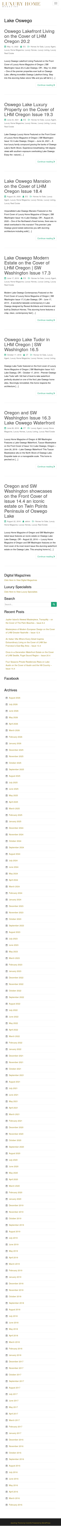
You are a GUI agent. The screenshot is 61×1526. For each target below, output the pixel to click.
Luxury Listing (43, 50)
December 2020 (16, 1127)
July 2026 (13, 704)
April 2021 (13, 1107)
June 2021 (13, 1094)
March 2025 (14, 808)
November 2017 (16, 1368)
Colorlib (29, 1523)
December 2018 (16, 1283)
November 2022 (16, 984)
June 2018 (13, 1322)
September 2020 (16, 1146)
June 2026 (13, 710)
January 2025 (15, 821)
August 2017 (14, 1387)
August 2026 (14, 697)
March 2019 (14, 1263)
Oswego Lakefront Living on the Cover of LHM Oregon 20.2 (29, 36)
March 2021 (14, 1114)
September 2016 (16, 1459)
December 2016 (16, 1439)
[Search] (54, 604)
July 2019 (13, 1237)
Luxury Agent (50, 46)
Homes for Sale (37, 46)
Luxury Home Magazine (14, 50)
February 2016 (15, 1504)
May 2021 (13, 1101)
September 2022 (16, 997)
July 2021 (13, 1088)
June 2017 (13, 1400)
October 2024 (15, 841)
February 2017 (15, 1426)
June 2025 (13, 788)
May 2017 (13, 1407)
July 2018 (13, 1316)
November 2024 (16, 834)
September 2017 (16, 1381)
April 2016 (13, 1491)
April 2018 (13, 1335)
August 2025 (14, 775)
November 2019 (16, 1211)
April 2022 (13, 1029)
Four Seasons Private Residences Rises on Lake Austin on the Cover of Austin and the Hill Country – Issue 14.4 (29, 665)
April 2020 (13, 1179)
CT (27, 354)
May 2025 (13, 795)
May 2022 (13, 1023)
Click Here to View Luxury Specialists (20, 591)
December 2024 (16, 827)
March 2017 (14, 1420)
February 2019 (15, 1270)
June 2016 (13, 1478)
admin (27, 521)
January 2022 (15, 1049)
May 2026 (13, 717)
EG (24, 46)
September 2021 (16, 1075)
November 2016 (16, 1446)
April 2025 (13, 801)
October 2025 (15, 762)
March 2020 (14, 1185)
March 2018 (14, 1342)
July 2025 (13, 782)
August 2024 (14, 853)
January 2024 (15, 899)
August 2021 (14, 1081)
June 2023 (13, 945)
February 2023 (15, 964)
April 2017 (13, 1413)
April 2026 (13, 723)
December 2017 (16, 1361)
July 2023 (13, 938)
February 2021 (15, 1120)
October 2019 (15, 1218)
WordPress (46, 1523)
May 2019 (13, 1250)
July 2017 (13, 1394)
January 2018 (15, 1355)
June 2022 (13, 1016)
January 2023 (15, 971)
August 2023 (14, 932)
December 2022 (16, 977)
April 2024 (13, 879)
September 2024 (16, 847)
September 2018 (16, 1302)
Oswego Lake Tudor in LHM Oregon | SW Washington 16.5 (27, 344)
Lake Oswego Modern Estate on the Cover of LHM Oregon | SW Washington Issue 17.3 (27, 265)
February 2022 (15, 1042)
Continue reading (45, 85)
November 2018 (16, 1290)
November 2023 (16, 912)
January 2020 (15, 1198)
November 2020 (16, 1133)
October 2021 (15, 1068)
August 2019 (14, 1231)
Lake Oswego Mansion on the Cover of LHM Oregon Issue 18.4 (27, 185)
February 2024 (15, 893)
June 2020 (13, 1166)
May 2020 (13, 1172)
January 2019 (15, 1276)
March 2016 (14, 1498)
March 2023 (14, 958)
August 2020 (14, 1153)
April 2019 (13, 1257)
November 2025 (16, 756)
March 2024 (14, 886)
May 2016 (13, 1485)
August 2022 (14, 1003)
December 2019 (16, 1205)
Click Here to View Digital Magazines (20, 580)
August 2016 (14, 1465)
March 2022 (14, 1036)
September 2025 (16, 769)
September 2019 (16, 1224)
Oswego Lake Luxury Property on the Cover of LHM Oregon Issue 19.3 (29, 109)
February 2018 (15, 1348)
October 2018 (15, 1296)
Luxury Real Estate (12, 203)
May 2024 (13, 873)
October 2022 (15, 990)
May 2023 (13, 951)
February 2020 (15, 1192)
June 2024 (13, 867)
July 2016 (13, 1472)
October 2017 (15, 1374)
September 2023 (16, 925)
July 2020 (13, 1159)
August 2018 (14, 1309)
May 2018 (13, 1328)
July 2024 (13, 860)
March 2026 (14, 730)
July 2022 (13, 1010)
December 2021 (16, 1055)
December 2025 (16, 749)
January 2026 (15, 743)
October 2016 (15, 1452)
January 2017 (15, 1433)
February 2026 (15, 736)
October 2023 (15, 919)
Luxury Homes (31, 50)
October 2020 (15, 1140)
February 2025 (15, 815)
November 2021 (16, 1062)
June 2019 (13, 1244)
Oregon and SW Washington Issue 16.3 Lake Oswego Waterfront (29, 417)
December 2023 (16, 906)
